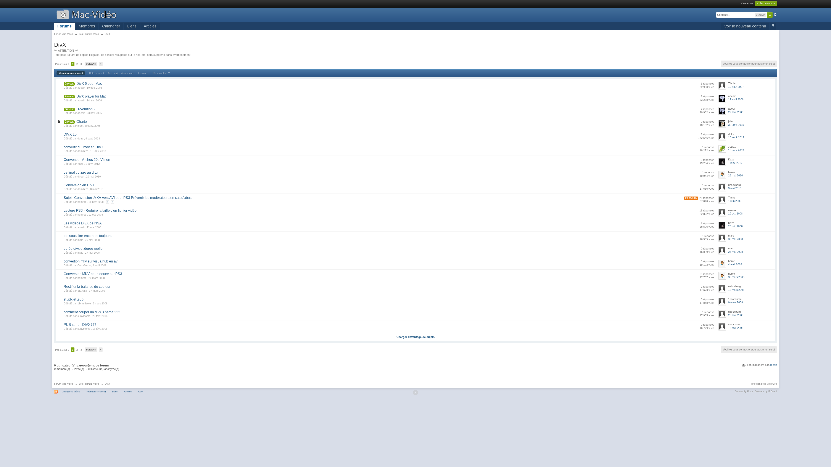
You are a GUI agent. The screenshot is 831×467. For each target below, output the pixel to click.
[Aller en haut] (415, 392)
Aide (140, 391)
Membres (87, 26)
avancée (775, 14)
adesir (773, 364)
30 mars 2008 (736, 277)
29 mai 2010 (735, 175)
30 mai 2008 (735, 239)
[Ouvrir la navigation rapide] (773, 26)
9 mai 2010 (734, 188)
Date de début (96, 73)
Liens (132, 26)
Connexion (747, 3)
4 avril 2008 (735, 264)
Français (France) (96, 391)
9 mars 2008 (735, 302)
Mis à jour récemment (71, 73)
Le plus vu (143, 73)
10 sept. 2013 (736, 137)
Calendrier (111, 26)
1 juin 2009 (734, 201)
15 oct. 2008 (735, 213)
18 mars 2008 (736, 289)
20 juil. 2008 (735, 226)
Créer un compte (766, 3)
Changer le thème (71, 391)
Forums (64, 26)
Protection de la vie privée (763, 383)
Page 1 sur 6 (62, 64)
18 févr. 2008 (735, 327)
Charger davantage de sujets (415, 337)
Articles (150, 26)
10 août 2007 (736, 86)
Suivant (91, 63)
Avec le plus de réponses (121, 73)
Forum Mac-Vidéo (63, 383)
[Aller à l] (86, 14)
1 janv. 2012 (735, 163)
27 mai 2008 (735, 251)
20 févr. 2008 (735, 315)
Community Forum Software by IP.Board (756, 391)
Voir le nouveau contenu (745, 26)
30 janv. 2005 (736, 124)
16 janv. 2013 (736, 150)
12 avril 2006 (736, 99)
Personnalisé (160, 73)
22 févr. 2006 (735, 112)
